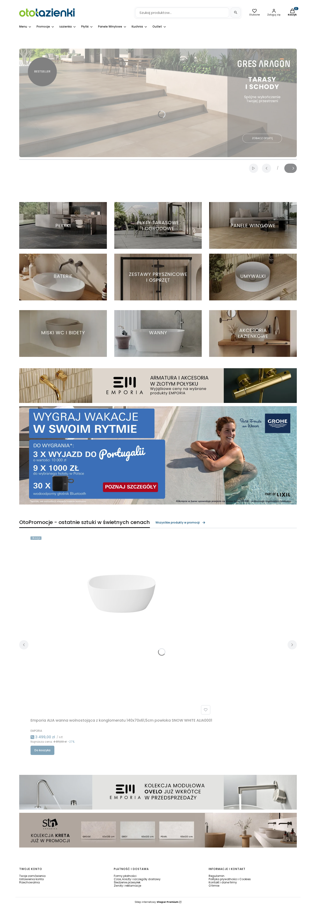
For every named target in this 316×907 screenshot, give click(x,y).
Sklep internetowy (156, 902)
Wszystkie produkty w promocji (177, 522)
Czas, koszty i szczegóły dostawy (137, 879)
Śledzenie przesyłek (127, 882)
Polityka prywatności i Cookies (230, 879)
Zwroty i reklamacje (127, 886)
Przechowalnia (29, 882)
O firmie (214, 886)
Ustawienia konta (31, 879)
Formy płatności (125, 876)
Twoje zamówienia (32, 876)
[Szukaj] (236, 12)
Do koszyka (42, 750)
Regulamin (216, 876)
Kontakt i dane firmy (223, 882)
